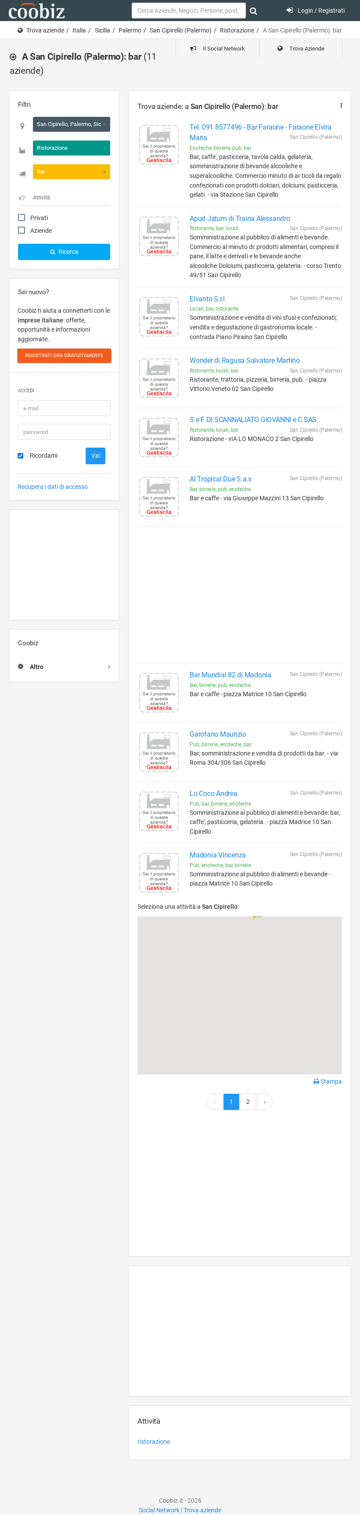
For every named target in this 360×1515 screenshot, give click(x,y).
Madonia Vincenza (218, 855)
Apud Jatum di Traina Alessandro (240, 218)
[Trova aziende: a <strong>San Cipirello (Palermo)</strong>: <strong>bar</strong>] (339, 105)
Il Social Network (223, 48)
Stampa (330, 1081)
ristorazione (153, 1441)
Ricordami (44, 455)
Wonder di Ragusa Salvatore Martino (245, 360)
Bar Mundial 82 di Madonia (230, 675)
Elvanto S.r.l (207, 299)
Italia (79, 30)
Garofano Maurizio (218, 734)
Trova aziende (45, 30)
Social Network (159, 1510)
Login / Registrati (320, 10)
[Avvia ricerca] (253, 11)
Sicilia (102, 30)
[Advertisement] (64, 565)
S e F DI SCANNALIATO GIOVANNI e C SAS (253, 420)
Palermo (130, 30)
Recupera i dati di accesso (53, 486)
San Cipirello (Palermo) (181, 30)
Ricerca (68, 251)
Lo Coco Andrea (214, 793)
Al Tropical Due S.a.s (221, 479)
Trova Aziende (306, 48)
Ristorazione (237, 30)
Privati (39, 217)
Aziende (41, 230)
